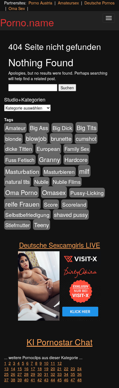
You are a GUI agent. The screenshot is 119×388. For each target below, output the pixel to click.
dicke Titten (18, 148)
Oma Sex (17, 8)
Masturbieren (59, 171)
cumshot (86, 139)
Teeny (41, 224)
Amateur (15, 127)
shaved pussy (71, 215)
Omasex (54, 192)
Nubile (41, 181)
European (48, 149)
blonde (13, 139)
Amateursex (68, 3)
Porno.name (27, 22)
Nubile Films (67, 181)
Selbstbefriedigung (27, 214)
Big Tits (87, 127)
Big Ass (39, 128)
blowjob (36, 138)
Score (51, 204)
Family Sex (76, 148)
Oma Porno (21, 192)
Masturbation (22, 171)
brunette (61, 138)
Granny (49, 159)
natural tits (17, 182)
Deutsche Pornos (99, 3)
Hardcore (75, 160)
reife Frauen (22, 203)
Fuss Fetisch (20, 159)
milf (84, 171)
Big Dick (62, 127)
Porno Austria (40, 3)
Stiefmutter (17, 225)
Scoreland (74, 204)
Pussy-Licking (87, 192)
